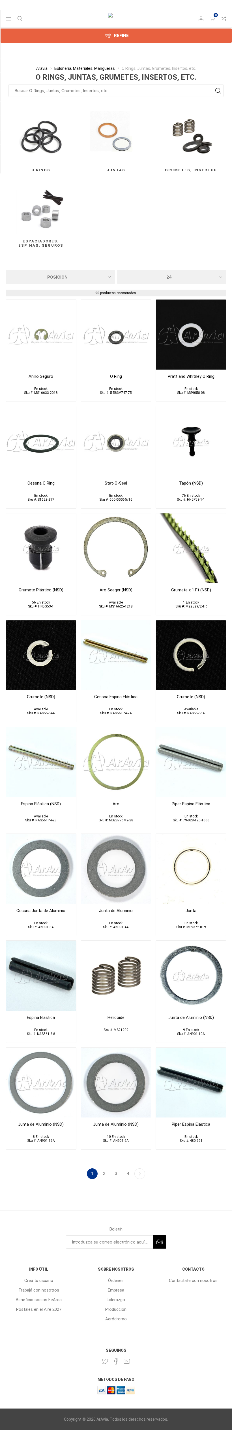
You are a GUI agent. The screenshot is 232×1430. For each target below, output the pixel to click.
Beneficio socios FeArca (39, 1299)
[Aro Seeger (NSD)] (116, 548)
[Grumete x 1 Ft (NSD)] (191, 548)
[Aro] (116, 762)
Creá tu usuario (38, 1280)
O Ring (116, 376)
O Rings (40, 170)
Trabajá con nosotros (38, 1290)
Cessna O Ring (41, 483)
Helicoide (116, 1017)
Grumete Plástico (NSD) (41, 590)
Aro (116, 803)
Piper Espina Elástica (191, 803)
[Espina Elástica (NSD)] (41, 762)
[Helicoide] (116, 976)
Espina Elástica (41, 1017)
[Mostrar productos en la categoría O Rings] (41, 136)
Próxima (139, 1173)
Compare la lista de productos (223, 18)
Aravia (42, 68)
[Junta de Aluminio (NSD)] (191, 976)
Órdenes (116, 1280)
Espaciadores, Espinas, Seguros (40, 243)
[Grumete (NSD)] (41, 655)
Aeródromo (116, 1318)
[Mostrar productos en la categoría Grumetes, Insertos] (191, 136)
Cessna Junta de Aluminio (40, 910)
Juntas (116, 170)
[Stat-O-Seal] (116, 441)
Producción (115, 1309)
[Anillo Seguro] (41, 335)
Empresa (116, 1290)
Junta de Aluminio (116, 910)
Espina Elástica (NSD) (41, 803)
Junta (191, 910)
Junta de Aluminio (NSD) (191, 1017)
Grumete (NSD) (41, 696)
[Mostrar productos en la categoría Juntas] (116, 136)
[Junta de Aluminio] (41, 869)
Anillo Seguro (41, 376)
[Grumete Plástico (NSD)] (41, 548)
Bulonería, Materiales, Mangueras (84, 68)
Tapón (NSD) (191, 483)
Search (218, 90)
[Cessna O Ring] (41, 441)
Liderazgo (116, 1299)
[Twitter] (105, 1361)
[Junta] (191, 869)
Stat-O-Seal (116, 483)
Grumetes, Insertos (191, 170)
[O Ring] (116, 335)
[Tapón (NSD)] (191, 441)
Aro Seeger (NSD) (116, 590)
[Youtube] (126, 1361)
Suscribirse (159, 1242)
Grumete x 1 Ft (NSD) (191, 590)
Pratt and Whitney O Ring (191, 376)
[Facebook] (116, 1361)
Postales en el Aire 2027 (38, 1309)
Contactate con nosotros (193, 1280)
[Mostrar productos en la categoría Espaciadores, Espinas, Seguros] (41, 208)
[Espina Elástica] (116, 655)
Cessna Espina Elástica (116, 696)
